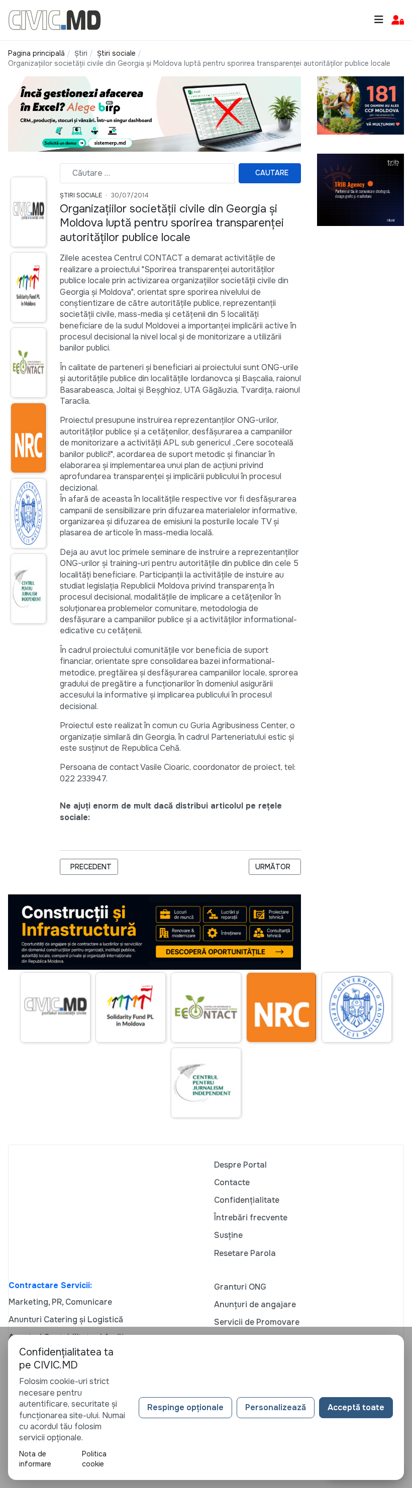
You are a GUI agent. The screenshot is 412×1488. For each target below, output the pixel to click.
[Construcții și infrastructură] (154, 931)
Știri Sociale (81, 195)
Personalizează (275, 1407)
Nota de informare (35, 1458)
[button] (397, 20)
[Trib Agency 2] (360, 189)
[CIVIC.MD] (54, 19)
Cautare (271, 172)
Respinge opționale (185, 1407)
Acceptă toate (356, 1407)
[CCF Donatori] (360, 104)
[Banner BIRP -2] (154, 113)
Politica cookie (94, 1458)
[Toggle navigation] (378, 20)
